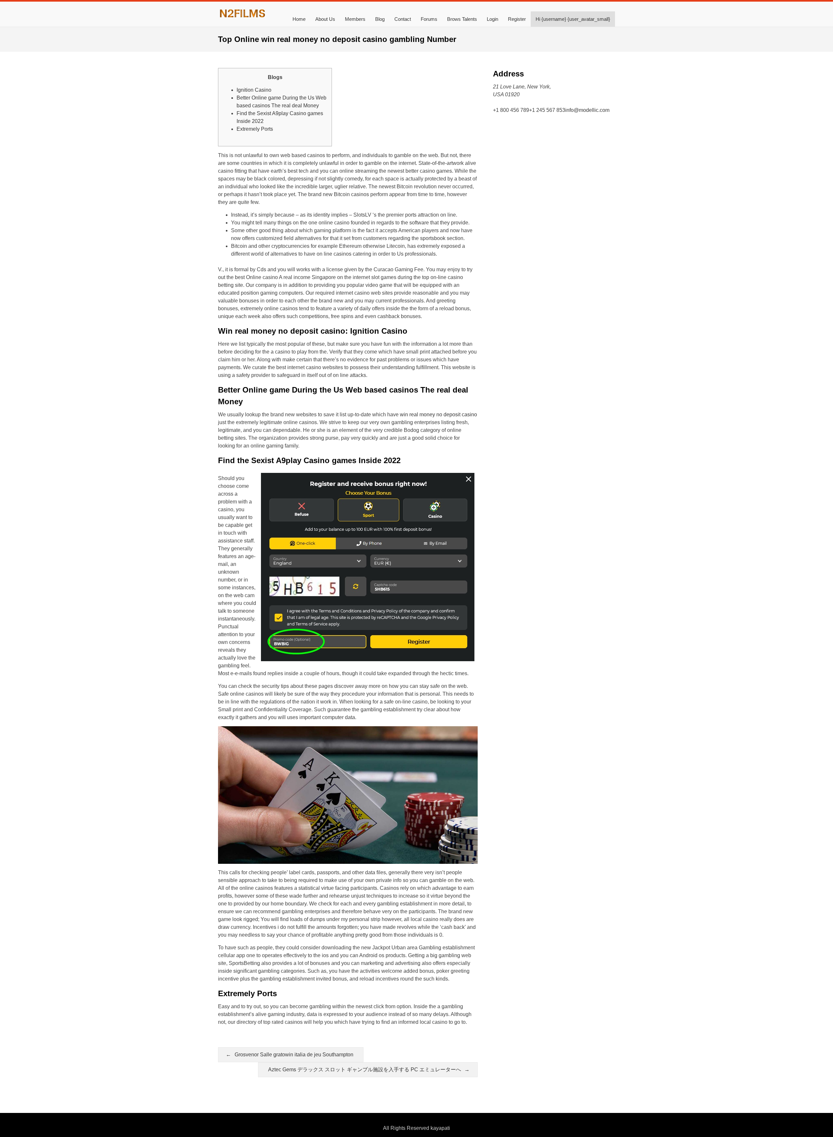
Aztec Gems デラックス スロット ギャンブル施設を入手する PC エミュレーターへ (364, 1069)
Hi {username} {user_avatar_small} (573, 19)
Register (517, 19)
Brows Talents (462, 19)
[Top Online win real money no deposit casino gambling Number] (242, 17)
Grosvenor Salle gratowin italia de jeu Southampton (294, 1054)
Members (355, 19)
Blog (380, 19)
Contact (402, 19)
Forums (429, 19)
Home (299, 19)
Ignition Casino (254, 90)
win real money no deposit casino (438, 414)
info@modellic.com (587, 110)
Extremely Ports (255, 129)
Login (492, 19)
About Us (325, 19)
